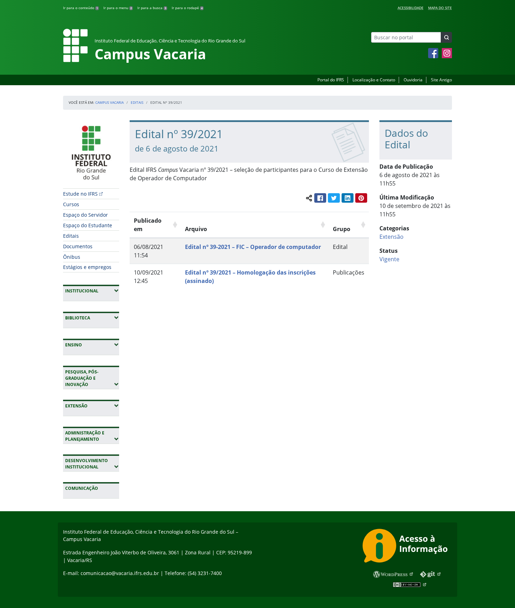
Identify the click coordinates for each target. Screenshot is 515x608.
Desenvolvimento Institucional (92, 464)
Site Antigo (441, 80)
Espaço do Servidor (85, 214)
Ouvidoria (413, 80)
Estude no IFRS (80, 193)
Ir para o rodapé (187, 7)
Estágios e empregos (87, 267)
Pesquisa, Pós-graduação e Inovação (92, 378)
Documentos (77, 246)
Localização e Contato (373, 80)
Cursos (71, 204)
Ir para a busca (151, 7)
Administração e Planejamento (92, 436)
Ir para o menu (117, 7)
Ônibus (71, 257)
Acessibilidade (411, 7)
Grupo (341, 229)
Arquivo (196, 229)
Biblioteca (92, 318)
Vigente (389, 259)
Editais (137, 102)
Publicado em (148, 225)
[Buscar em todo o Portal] (446, 37)
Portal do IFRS (330, 80)
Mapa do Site (440, 7)
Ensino (92, 345)
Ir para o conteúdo (80, 7)
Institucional (92, 291)
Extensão (92, 406)
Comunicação (81, 488)
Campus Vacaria (109, 102)
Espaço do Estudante (87, 225)
